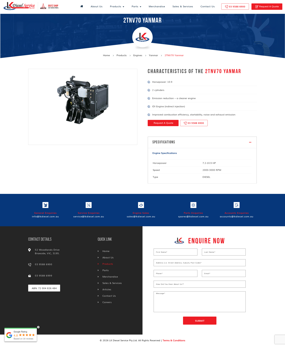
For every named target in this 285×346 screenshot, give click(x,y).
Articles (106, 289)
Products (115, 6)
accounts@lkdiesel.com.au (236, 216)
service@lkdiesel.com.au (88, 216)
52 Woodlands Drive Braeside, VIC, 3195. (47, 251)
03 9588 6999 (43, 275)
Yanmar (153, 55)
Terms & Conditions (174, 340)
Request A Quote (268, 6)
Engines (137, 55)
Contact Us (208, 6)
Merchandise (157, 6)
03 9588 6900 (237, 6)
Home (106, 55)
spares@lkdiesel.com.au (193, 216)
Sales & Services (182, 6)
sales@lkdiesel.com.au (141, 216)
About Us (97, 6)
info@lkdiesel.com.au (45, 216)
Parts (135, 6)
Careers (107, 302)
